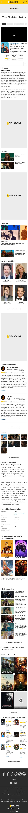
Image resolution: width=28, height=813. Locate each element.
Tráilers (4, 152)
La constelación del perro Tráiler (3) (7, 672)
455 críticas (16, 369)
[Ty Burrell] (21, 293)
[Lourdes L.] (3, 397)
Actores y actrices (8, 261)
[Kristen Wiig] (21, 271)
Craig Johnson (19, 46)
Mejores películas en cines (14, 761)
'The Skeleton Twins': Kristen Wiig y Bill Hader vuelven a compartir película (12, 244)
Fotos (3, 432)
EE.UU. (15, 511)
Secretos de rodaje (8, 462)
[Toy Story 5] (3, 734)
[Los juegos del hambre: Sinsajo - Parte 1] (21, 568)
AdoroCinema (19, 793)
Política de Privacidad (8, 801)
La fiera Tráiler (7, 690)
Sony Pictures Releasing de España (19, 514)
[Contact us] (24, 774)
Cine (6, 13)
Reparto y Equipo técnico (14, 308)
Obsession (22, 732)
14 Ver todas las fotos (14, 457)
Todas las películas (11, 13)
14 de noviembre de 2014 (16, 43)
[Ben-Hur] (7, 548)
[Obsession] (16, 734)
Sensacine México (12, 795)
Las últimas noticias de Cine (14, 642)
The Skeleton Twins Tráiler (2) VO (20, 163)
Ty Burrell (21, 302)
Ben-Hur (7, 557)
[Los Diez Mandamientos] (7, 568)
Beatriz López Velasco (13, 367)
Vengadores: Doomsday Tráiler (21, 690)
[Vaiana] (3, 747)
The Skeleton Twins (8, 649)
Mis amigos (21, 55)
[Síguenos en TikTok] (20, 774)
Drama (16, 44)
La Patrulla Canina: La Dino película (23, 745)
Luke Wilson (13, 52)
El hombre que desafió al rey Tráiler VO (21, 707)
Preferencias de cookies (14, 802)
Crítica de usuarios (8, 365)
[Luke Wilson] (7, 293)
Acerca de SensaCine (5, 799)
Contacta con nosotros (15, 799)
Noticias (4, 224)
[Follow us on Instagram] (16, 774)
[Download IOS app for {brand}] (12, 783)
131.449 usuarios (9, 399)
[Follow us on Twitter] (12, 774)
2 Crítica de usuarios (14, 427)
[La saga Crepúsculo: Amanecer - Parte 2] (21, 548)
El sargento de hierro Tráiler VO (7, 707)
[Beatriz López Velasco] (3, 368)
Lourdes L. (10, 396)
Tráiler (7, 730)
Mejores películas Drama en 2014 (15, 579)
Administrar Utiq (17, 801)
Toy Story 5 (8, 732)
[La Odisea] (3, 722)
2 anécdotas (16, 519)
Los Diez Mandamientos (7, 577)
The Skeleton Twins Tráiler (20, 154)
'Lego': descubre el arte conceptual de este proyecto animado (21, 253)
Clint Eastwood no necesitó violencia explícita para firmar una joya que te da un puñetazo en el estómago (21, 594)
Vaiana (7, 744)
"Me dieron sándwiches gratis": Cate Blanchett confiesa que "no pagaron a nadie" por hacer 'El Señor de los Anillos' (21, 634)
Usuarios (14, 55)
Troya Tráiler (20, 672)
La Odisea (8, 719)
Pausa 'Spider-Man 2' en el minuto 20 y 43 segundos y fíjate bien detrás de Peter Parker (20, 617)
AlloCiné (6, 791)
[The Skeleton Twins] (5, 47)
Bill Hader (16, 51)
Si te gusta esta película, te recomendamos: (11, 537)
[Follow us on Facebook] (8, 774)
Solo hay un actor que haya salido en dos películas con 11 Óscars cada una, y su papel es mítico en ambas (20, 610)
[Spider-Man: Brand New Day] (16, 722)
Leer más (3, 390)
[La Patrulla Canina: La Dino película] (16, 747)
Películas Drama (19, 13)
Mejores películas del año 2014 (15, 578)
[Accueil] (13, 2)
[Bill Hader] (7, 271)
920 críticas (16, 398)
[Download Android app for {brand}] (16, 783)
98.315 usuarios (10, 369)
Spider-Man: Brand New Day (23, 720)
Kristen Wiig (22, 51)
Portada (2, 13)
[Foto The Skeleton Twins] (4, 437)
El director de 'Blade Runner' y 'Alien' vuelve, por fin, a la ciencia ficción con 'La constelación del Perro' (20, 602)
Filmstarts (18, 791)
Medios (7, 55)
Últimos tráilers (14, 712)
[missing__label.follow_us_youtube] (4, 774)
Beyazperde (6, 793)
